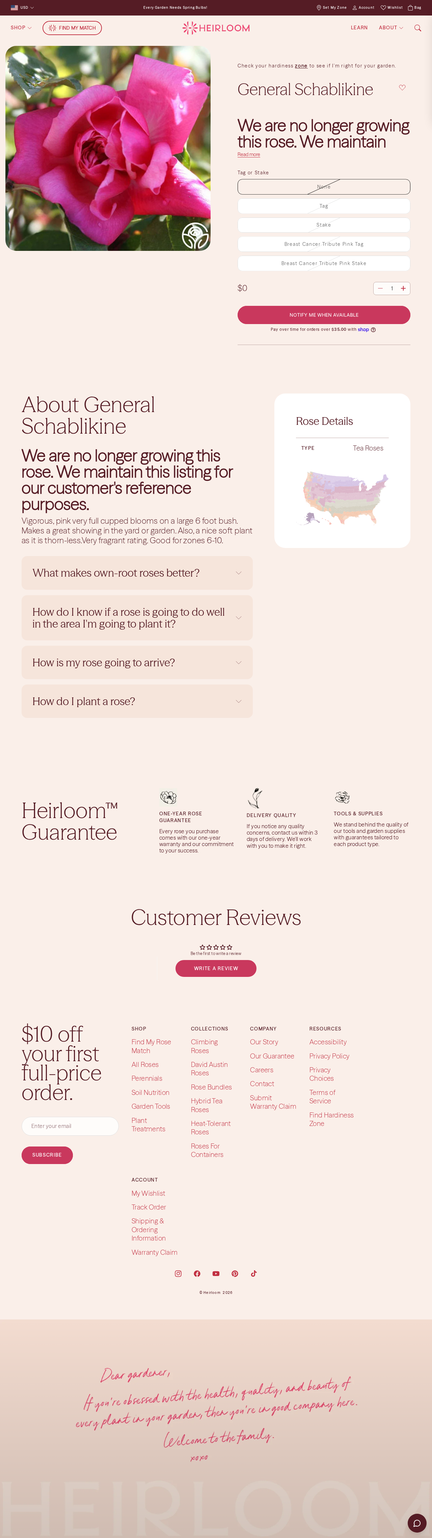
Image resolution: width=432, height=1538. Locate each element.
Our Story (264, 1042)
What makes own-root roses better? (115, 572)
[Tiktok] (254, 1274)
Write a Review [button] (216, 968)
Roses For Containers (207, 1150)
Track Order (149, 1207)
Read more (249, 154)
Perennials (147, 1078)
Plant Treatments (148, 1124)
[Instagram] (178, 1274)
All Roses (145, 1064)
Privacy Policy (329, 1056)
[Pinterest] (235, 1274)
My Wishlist (148, 1193)
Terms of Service (322, 1096)
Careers (261, 1070)
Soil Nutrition (151, 1092)
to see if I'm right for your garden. (352, 66)
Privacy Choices (321, 1074)
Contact (262, 1084)
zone (301, 66)
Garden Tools (151, 1106)
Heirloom (212, 1292)
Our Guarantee (272, 1056)
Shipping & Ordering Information (149, 1230)
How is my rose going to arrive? (103, 662)
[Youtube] (216, 1274)
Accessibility (328, 1042)
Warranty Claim (155, 1252)
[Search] (417, 28)
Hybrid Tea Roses (207, 1105)
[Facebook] (197, 1274)
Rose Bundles (211, 1087)
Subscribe (47, 1155)
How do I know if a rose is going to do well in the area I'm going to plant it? (128, 617)
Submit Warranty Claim (273, 1102)
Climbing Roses (204, 1046)
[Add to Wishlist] (402, 87)
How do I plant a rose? (84, 701)
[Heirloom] (215, 28)
